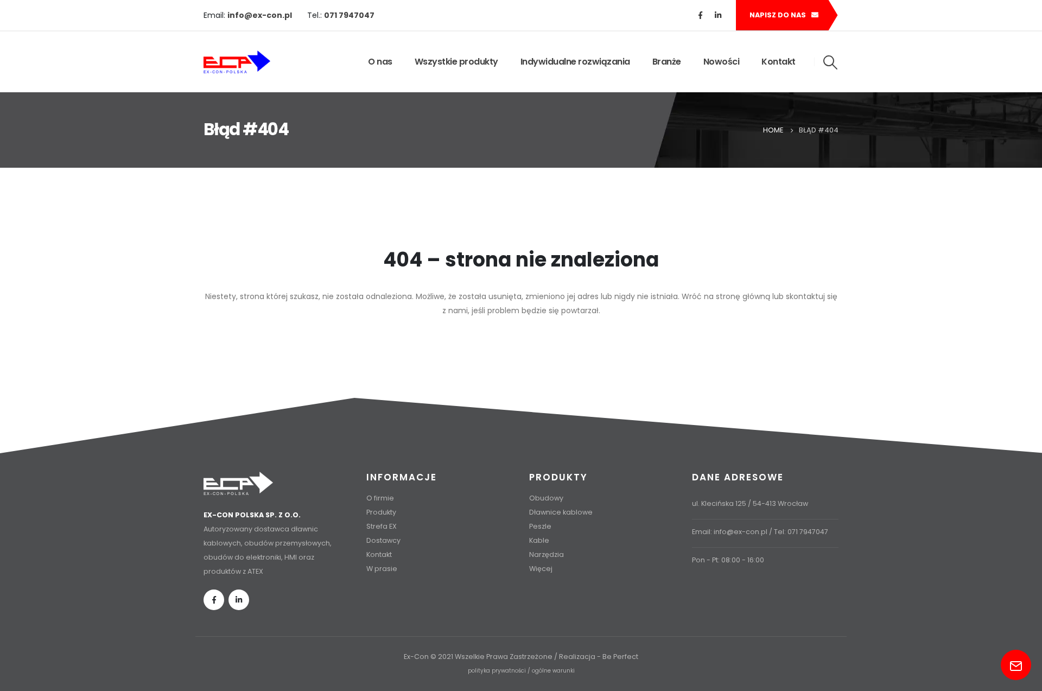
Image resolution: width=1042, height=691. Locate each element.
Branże (666, 61)
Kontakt (778, 61)
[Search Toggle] (830, 62)
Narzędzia (546, 554)
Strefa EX (381, 526)
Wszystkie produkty (456, 61)
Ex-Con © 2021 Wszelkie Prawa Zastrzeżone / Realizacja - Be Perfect (521, 656)
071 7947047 (807, 531)
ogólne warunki (553, 671)
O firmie (380, 498)
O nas (380, 61)
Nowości (721, 61)
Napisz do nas (778, 15)
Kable (539, 540)
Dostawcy (383, 540)
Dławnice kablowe (561, 512)
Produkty (381, 512)
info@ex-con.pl (740, 531)
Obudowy (546, 498)
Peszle (540, 526)
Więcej (540, 568)
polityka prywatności (497, 671)
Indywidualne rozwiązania (575, 61)
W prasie (381, 568)
